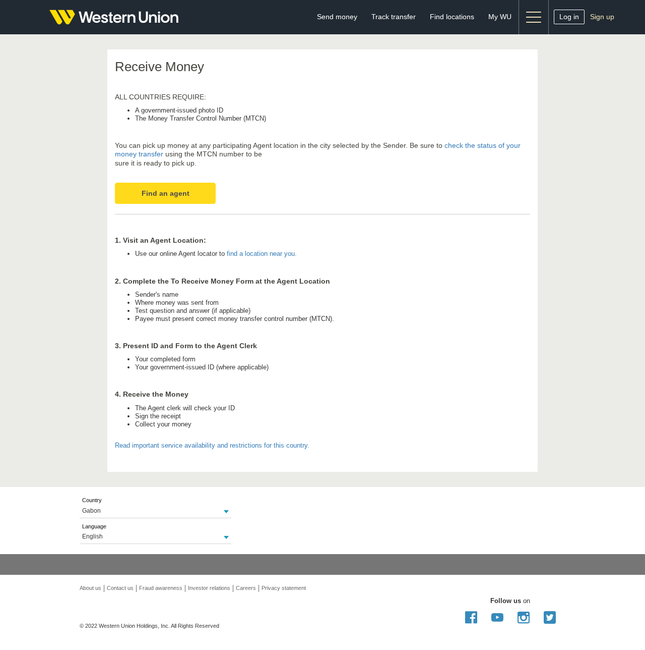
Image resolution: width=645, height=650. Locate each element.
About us (90, 588)
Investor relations (209, 588)
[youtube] (497, 620)
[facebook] (471, 620)
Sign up (602, 17)
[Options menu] (534, 17)
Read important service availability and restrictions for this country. (212, 445)
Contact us (120, 588)
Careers (246, 588)
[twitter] (550, 620)
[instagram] (523, 620)
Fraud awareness (160, 588)
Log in (569, 17)
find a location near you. (262, 253)
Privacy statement (284, 588)
